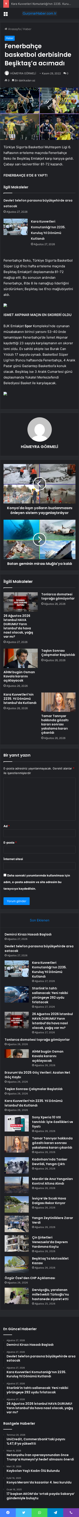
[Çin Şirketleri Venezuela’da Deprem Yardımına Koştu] (17, 1243)
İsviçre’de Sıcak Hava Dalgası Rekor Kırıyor (49, 1200)
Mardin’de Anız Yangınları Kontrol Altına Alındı (52, 1181)
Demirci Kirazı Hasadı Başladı (28, 934)
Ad (7, 826)
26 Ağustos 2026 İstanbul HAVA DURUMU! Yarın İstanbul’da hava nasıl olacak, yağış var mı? (18, 626)
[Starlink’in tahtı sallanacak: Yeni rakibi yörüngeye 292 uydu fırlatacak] (17, 994)
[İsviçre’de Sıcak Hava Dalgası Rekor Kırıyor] (17, 1204)
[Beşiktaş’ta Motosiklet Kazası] (17, 1264)
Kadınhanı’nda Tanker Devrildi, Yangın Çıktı (49, 1161)
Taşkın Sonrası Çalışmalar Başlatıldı (58, 652)
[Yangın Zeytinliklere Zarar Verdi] (17, 1224)
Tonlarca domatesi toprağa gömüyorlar (58, 596)
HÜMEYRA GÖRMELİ (23, 73)
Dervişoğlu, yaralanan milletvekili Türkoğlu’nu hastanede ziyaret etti (50, 1294)
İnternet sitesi (13, 859)
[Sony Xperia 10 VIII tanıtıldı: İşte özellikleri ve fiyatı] (17, 1123)
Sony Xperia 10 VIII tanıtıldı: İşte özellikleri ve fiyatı (52, 1122)
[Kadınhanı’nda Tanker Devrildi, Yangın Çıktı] (17, 1165)
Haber (27, 29)
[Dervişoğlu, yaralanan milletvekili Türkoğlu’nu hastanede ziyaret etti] (17, 1296)
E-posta (10, 842)
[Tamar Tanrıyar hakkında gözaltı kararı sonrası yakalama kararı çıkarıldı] (58, 702)
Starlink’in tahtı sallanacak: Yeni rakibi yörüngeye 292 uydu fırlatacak (50, 995)
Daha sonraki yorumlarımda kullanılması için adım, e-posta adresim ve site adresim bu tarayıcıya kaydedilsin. (37, 882)
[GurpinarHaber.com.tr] (39, 13)
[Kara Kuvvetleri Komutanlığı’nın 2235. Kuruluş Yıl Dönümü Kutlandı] (16, 227)
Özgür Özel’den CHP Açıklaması (30, 1278)
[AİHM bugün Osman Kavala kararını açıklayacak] (21, 658)
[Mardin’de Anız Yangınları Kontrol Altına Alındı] (17, 1185)
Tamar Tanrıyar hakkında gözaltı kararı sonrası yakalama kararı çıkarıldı (54, 724)
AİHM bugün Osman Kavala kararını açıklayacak (19, 676)
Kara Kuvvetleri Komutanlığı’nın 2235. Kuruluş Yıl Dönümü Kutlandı (49, 969)
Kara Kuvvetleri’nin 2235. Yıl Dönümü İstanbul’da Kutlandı (20, 698)
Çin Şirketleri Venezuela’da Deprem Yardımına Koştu (50, 1242)
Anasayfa (14, 29)
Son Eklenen (39, 920)
